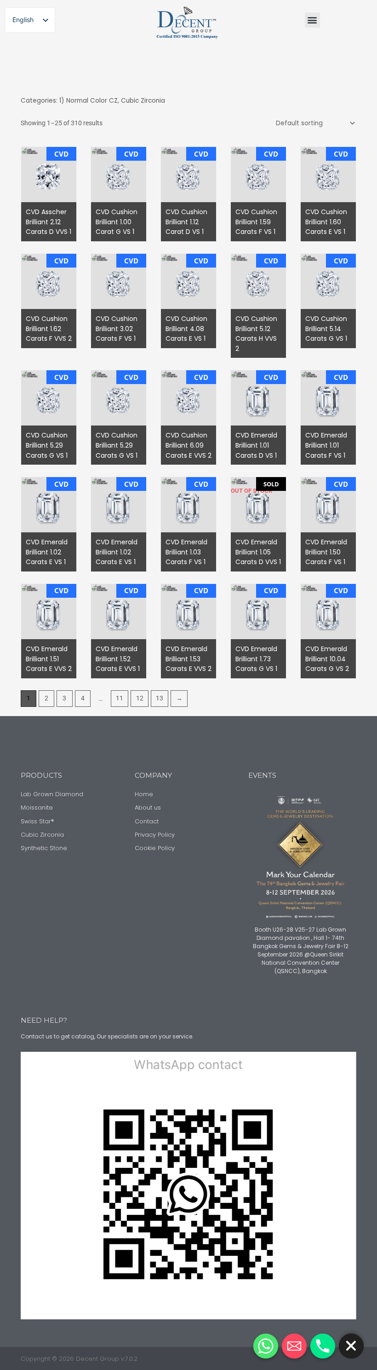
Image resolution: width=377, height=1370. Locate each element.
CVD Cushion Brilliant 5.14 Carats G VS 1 (326, 328)
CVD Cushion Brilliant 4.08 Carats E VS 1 (186, 328)
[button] (312, 20)
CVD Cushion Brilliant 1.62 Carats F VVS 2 (49, 328)
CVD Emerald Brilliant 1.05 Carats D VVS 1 (258, 551)
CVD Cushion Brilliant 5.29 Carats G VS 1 (47, 445)
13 (159, 698)
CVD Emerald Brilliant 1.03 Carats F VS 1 (186, 551)
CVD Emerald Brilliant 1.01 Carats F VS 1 (326, 445)
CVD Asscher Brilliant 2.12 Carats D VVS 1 (48, 221)
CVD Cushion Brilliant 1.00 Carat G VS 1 (116, 221)
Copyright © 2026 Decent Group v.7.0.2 (79, 1358)
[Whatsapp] (265, 1346)
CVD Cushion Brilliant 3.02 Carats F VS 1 (116, 328)
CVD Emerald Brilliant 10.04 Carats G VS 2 (327, 658)
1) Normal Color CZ (88, 100)
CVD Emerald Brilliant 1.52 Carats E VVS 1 (118, 658)
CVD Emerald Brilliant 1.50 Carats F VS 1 (326, 551)
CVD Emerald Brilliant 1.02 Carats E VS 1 (47, 551)
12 (139, 698)
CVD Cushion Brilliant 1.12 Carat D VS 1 (186, 221)
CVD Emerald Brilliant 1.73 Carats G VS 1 (256, 658)
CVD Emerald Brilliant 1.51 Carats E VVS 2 (49, 658)
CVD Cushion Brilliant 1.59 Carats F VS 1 (256, 221)
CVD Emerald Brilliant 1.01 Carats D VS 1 (256, 445)
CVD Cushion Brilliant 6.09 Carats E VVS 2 (188, 445)
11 (119, 698)
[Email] (294, 1346)
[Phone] (322, 1346)
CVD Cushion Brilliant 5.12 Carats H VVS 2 (256, 333)
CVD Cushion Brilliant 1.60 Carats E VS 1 (326, 221)
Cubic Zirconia (143, 100)
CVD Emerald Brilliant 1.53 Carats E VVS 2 (188, 658)
